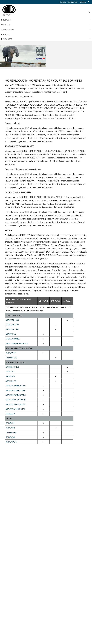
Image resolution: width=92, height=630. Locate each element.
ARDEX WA (10, 437)
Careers (63, 2)
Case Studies (7, 29)
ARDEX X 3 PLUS (12, 367)
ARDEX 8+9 (11, 353)
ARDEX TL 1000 (12, 320)
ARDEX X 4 (10, 372)
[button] (84, 1)
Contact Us (72, 2)
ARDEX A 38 (11, 334)
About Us (5, 34)
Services (5, 25)
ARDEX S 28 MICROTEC (15, 409)
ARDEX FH (10, 428)
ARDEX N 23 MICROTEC (16, 404)
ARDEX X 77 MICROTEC (16, 390)
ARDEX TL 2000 (12, 329)
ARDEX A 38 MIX (13, 339)
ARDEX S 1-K (11, 357)
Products (6, 20)
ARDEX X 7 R (11, 381)
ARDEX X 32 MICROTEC (16, 386)
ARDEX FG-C (11, 432)
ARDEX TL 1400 (12, 325)
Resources (6, 39)
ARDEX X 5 (10, 376)
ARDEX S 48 (10, 414)
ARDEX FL (10, 423)
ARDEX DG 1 (11, 442)
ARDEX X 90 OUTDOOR (15, 400)
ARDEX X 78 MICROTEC (16, 395)
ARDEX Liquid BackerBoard (17, 343)
